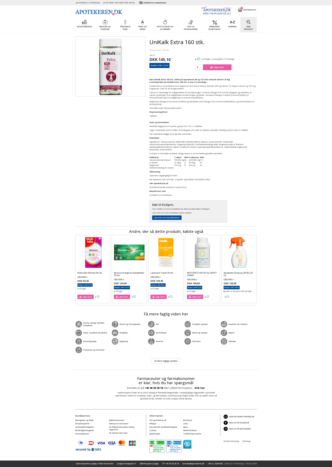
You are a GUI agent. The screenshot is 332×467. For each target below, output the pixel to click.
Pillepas (152, 423)
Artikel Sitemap (231, 441)
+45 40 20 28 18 (154, 388)
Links (185, 423)
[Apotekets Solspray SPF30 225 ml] (202, 253)
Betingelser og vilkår (84, 420)
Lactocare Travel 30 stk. (125, 272)
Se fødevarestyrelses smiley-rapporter (122, 428)
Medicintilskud (189, 430)
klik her (200, 388)
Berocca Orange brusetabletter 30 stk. (92, 274)
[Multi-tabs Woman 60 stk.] (239, 253)
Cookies (152, 430)
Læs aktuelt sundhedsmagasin (163, 427)
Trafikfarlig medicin (192, 433)
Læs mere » (82, 279)
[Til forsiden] (110, 13)
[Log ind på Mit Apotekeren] (216, 10)
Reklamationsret (116, 420)
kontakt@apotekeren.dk (241, 416)
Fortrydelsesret (82, 433)
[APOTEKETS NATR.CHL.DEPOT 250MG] (165, 253)
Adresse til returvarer (118, 423)
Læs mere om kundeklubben (167, 217)
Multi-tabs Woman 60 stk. (236, 272)
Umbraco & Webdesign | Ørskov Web (240, 463)
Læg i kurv (219, 67)
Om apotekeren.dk (157, 420)
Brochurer (187, 420)
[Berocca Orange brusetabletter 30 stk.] (92, 253)
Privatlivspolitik (82, 423)
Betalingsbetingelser (84, 430)
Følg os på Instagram (240, 429)
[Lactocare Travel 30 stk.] (129, 253)
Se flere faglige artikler (166, 361)
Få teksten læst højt (118, 433)
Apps (185, 427)
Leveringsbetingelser (84, 427)
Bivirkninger (154, 433)
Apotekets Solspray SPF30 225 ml (201, 274)
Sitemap (246, 441)
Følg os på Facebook (239, 422)
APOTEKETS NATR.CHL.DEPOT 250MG (165, 274)
